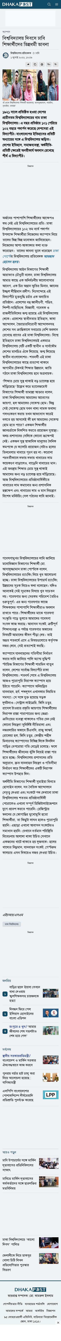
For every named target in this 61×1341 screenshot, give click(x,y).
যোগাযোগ (52, 1304)
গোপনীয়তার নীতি (12, 1304)
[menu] (55, 4)
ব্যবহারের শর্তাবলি (35, 1304)
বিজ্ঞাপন (50, 1311)
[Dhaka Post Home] (30, 1289)
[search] (49, 4)
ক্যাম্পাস (6, 31)
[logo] (17, 4)
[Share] (28, 64)
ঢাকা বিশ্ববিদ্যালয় (11, 924)
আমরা (29, 1311)
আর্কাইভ (39, 1311)
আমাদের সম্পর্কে (14, 1311)
